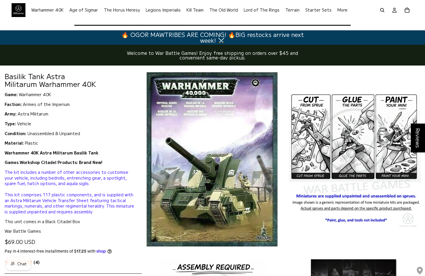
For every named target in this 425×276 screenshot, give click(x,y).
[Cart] (407, 10)
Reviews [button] (418, 138)
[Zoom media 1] (212, 158)
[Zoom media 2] (354, 158)
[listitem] (342, 10)
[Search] (382, 10)
